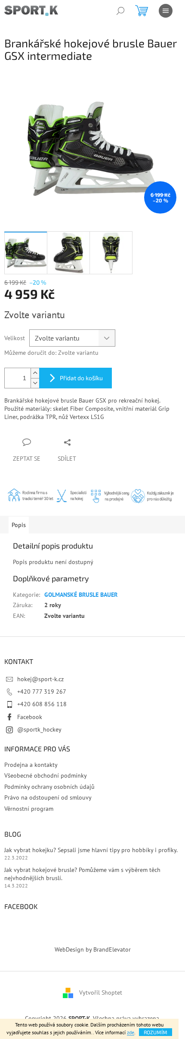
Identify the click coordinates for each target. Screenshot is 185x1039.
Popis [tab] (19, 525)
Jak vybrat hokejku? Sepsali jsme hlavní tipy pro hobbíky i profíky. (91, 850)
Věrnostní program (28, 809)
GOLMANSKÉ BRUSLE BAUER (80, 595)
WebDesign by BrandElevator (93, 949)
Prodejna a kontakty (31, 765)
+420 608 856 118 (42, 704)
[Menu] (165, 10)
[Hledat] (120, 10)
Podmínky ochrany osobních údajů (49, 787)
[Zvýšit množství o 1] (35, 373)
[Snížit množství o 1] (35, 383)
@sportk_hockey (39, 729)
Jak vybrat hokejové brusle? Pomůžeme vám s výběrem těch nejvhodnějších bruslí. (82, 874)
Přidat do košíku (81, 377)
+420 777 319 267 (41, 691)
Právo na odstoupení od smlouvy (48, 797)
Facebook (29, 717)
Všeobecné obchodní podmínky (45, 775)
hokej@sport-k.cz (40, 679)
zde (130, 1032)
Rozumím (155, 1032)
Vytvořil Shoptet (100, 992)
